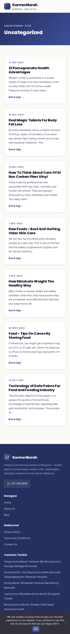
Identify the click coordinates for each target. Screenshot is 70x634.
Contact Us (10, 544)
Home (7, 502)
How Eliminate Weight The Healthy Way (31, 283)
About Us (9, 508)
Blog (6, 514)
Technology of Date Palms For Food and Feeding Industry (34, 387)
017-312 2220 (19, 483)
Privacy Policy (12, 531)
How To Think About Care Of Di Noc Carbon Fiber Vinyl (35, 174)
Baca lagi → (16, 97)
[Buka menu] (62, 6)
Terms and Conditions (17, 538)
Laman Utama (13, 25)
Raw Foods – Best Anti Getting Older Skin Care (34, 231)
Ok (35, 629)
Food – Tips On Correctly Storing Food (29, 335)
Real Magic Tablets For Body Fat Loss (33, 122)
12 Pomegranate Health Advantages (29, 70)
